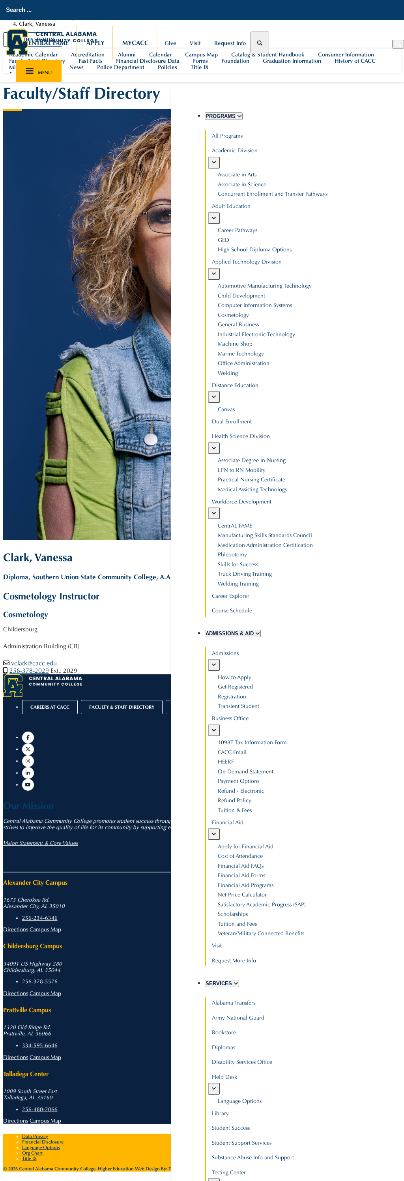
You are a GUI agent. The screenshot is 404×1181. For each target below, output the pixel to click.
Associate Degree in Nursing (252, 460)
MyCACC (135, 43)
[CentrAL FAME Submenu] (214, 513)
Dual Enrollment (232, 421)
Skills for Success (238, 564)
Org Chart (32, 1153)
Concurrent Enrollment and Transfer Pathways (272, 194)
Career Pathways (237, 230)
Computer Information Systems (255, 305)
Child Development (241, 295)
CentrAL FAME (46, 43)
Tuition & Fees (235, 810)
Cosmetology (233, 315)
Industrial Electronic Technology (256, 334)
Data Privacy (35, 1136)
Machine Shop (235, 344)
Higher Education (116, 1169)
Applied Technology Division (247, 261)
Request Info (230, 43)
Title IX (29, 1158)
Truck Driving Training (245, 574)
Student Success (231, 1128)
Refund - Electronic (241, 791)
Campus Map (45, 929)
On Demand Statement (245, 771)
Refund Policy (234, 800)
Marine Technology (241, 353)
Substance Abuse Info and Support (253, 1157)
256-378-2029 (29, 670)
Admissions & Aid (230, 633)
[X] (28, 749)
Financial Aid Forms (241, 875)
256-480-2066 (40, 1109)
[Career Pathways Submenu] (214, 218)
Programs (221, 116)
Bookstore (224, 1032)
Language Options (240, 1101)
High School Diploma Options (255, 249)
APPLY (95, 43)
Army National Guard (238, 1017)
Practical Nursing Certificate (251, 479)
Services (220, 983)
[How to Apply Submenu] (214, 665)
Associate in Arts (237, 174)
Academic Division (235, 150)
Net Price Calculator (242, 894)
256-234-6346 (40, 918)
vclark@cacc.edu (34, 663)
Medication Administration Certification (265, 545)
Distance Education (235, 385)
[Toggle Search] (260, 42)
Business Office (230, 718)
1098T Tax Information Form (252, 742)
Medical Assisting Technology (253, 489)
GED (223, 240)
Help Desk (224, 1077)
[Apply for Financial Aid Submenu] (214, 834)
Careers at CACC (49, 707)
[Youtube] (28, 785)
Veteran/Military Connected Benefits (261, 933)
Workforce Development (241, 501)
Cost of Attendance (240, 856)
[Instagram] (28, 761)
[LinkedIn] (28, 773)
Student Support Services (241, 1143)
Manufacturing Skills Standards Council (265, 535)
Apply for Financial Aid (245, 846)
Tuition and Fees (237, 924)
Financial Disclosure (43, 1142)
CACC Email (232, 752)
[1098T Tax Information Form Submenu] (214, 730)
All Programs (227, 136)
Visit (195, 43)
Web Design (147, 1169)
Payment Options (238, 781)
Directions (15, 929)
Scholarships (233, 914)
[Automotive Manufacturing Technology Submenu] (214, 274)
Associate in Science (242, 184)
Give (170, 43)
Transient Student (238, 706)
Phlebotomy (232, 554)
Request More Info (234, 960)
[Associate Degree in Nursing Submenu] (214, 448)
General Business (238, 324)
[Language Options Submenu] (214, 1089)
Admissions (225, 653)
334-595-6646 (40, 1045)
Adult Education (231, 206)
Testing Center (229, 1172)
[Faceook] (28, 737)
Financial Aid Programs (245, 885)
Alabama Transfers (233, 1002)
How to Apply (234, 677)
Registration (232, 696)
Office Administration (243, 363)
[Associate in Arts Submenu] (214, 162)
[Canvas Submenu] (214, 397)
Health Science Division (241, 436)
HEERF (226, 761)
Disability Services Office (242, 1062)
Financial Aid (227, 822)
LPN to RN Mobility (242, 470)
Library (220, 1113)
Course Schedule (232, 610)
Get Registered (235, 686)
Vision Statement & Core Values (40, 843)
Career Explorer (230, 596)
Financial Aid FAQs (241, 866)
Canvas (226, 409)
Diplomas (223, 1047)
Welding (228, 373)
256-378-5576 (40, 982)
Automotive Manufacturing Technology (265, 286)
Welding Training (238, 583)
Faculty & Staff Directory (121, 707)
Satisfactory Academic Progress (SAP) (262, 904)
